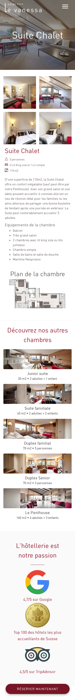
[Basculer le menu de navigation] (65, 6)
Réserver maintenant (37, 689)
